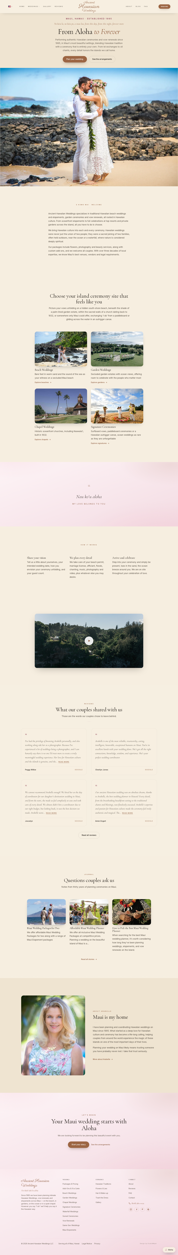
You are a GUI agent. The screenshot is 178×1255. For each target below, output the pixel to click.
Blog (138, 6)
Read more (63, 762)
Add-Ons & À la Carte (71, 1188)
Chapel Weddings (70, 1202)
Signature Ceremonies (71, 1207)
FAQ (146, 6)
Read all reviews (89, 835)
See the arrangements (102, 59)
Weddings (34, 6)
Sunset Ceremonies (70, 1216)
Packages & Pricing (70, 1184)
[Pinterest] (142, 1209)
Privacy (97, 1244)
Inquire (164, 6)
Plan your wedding (74, 59)
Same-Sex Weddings (71, 1225)
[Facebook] (136, 1209)
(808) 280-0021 (138, 1203)
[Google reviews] (148, 1209)
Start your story (78, 1144)
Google (79, 770)
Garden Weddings (70, 1198)
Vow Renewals (68, 1221)
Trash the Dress (102, 1198)
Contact (132, 1198)
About (129, 6)
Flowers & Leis (101, 1188)
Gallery (47, 6)
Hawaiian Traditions (103, 1184)
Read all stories (89, 959)
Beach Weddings (69, 1193)
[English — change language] (10, 6)
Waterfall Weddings (70, 1211)
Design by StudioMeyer (148, 1243)
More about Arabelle (103, 1059)
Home (22, 6)
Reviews (59, 6)
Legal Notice (87, 1244)
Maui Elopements (69, 1230)
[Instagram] (131, 1209)
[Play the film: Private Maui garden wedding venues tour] (89, 641)
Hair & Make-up (102, 1193)
